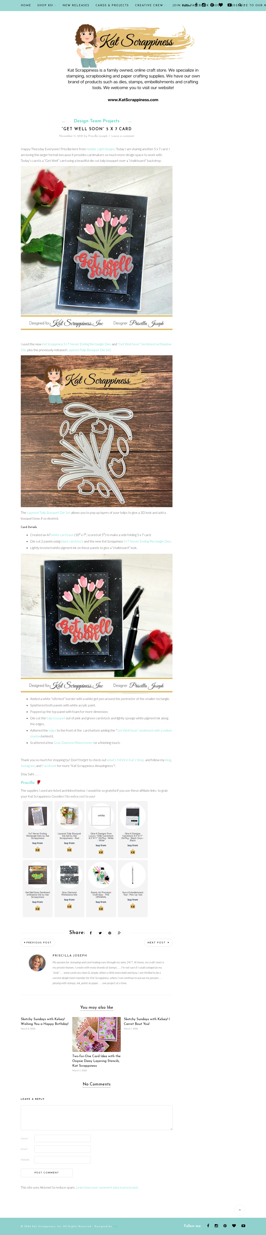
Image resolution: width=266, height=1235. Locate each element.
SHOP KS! (45, 5)
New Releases (76, 5)
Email (24, 1149)
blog (168, 760)
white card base (62, 535)
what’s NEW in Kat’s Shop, (126, 760)
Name (25, 1138)
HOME (26, 5)
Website (25, 1159)
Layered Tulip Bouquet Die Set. (89, 350)
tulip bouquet (56, 718)
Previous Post (39, 942)
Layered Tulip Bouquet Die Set (48, 512)
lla (32, 783)
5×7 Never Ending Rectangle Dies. (147, 541)
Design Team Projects (96, 121)
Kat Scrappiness (52, 344)
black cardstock (72, 541)
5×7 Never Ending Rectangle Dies (87, 344)
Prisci (25, 783)
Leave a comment (122, 136)
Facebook (49, 766)
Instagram (28, 766)
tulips (52, 730)
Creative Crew (149, 5)
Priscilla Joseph (97, 136)
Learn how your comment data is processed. (107, 1187)
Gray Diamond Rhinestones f (74, 742)
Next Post (157, 942)
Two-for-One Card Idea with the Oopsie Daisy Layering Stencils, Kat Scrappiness (96, 1061)
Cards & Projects (112, 5)
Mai (115, 1226)
